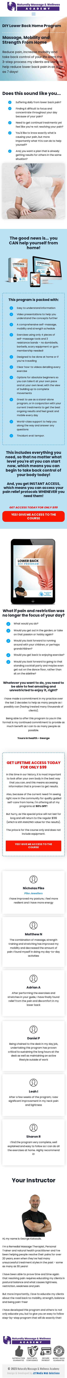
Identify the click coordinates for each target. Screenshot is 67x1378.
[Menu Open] (33, 14)
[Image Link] (33, 6)
